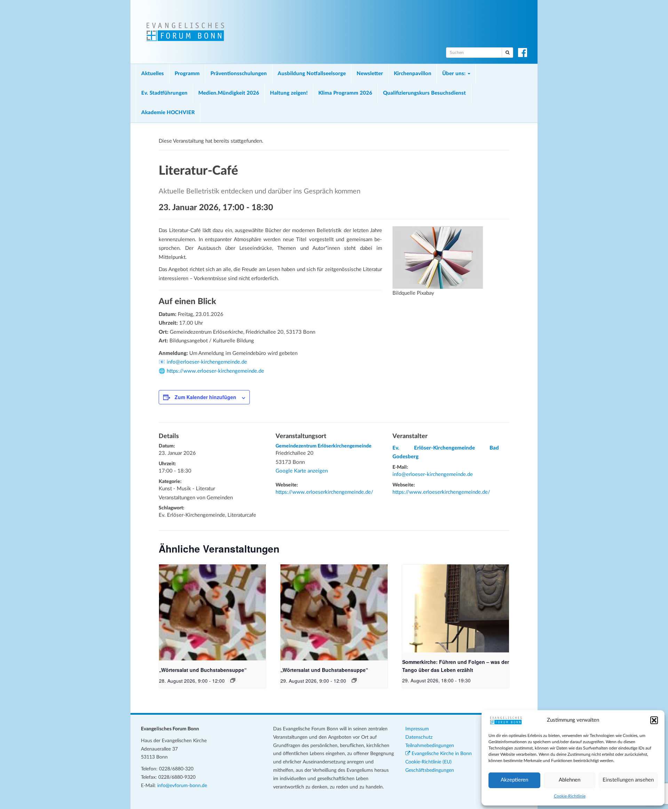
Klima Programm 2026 (345, 93)
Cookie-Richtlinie (570, 796)
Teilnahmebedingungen (429, 745)
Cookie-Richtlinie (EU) (428, 762)
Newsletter (370, 73)
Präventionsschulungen (238, 73)
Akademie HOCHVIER (168, 112)
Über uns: (454, 73)
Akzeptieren (514, 780)
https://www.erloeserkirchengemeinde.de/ (324, 492)
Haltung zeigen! (289, 93)
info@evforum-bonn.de (182, 785)
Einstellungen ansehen (628, 780)
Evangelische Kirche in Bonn (441, 753)
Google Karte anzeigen (302, 471)
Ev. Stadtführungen (164, 93)
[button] (654, 720)
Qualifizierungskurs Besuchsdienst (424, 93)
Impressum (417, 729)
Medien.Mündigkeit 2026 (228, 93)
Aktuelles (152, 73)
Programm (187, 73)
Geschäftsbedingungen (429, 770)
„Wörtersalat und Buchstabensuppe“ (203, 669)
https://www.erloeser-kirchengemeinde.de (215, 371)
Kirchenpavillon (412, 73)
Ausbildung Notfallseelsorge (312, 73)
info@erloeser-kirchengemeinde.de (207, 362)
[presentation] (212, 612)
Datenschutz (418, 737)
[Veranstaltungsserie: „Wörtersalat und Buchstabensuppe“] (232, 680)
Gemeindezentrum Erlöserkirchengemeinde (324, 446)
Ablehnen (569, 780)
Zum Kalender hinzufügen (205, 397)
